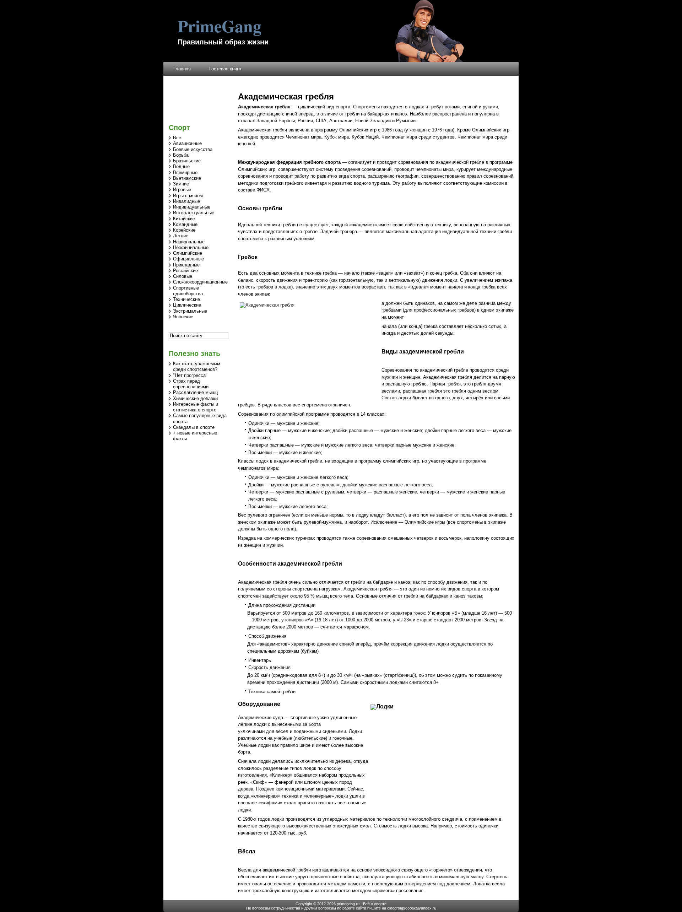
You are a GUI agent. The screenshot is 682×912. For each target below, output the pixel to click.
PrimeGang (219, 25)
